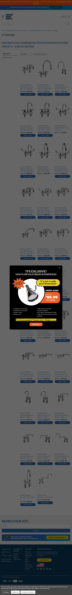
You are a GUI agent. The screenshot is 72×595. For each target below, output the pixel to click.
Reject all (15, 592)
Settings (6, 592)
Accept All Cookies (28, 592)
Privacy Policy (45, 588)
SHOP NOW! (36, 324)
